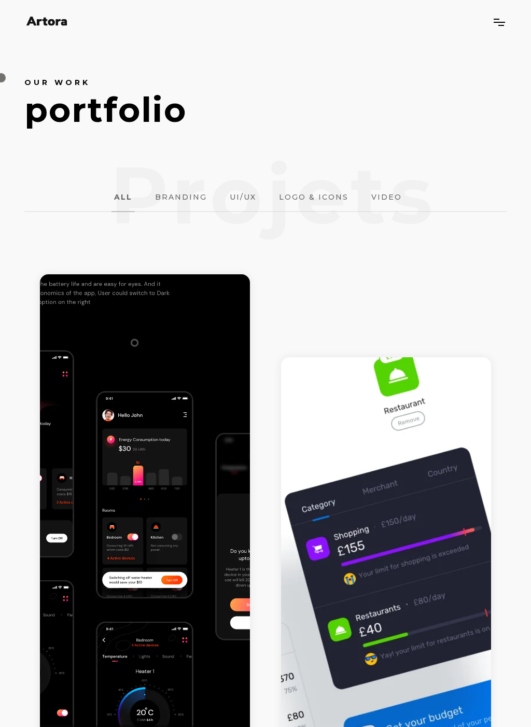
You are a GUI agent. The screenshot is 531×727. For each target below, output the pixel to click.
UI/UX (243, 197)
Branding (181, 197)
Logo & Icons (313, 197)
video (386, 197)
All (123, 197)
